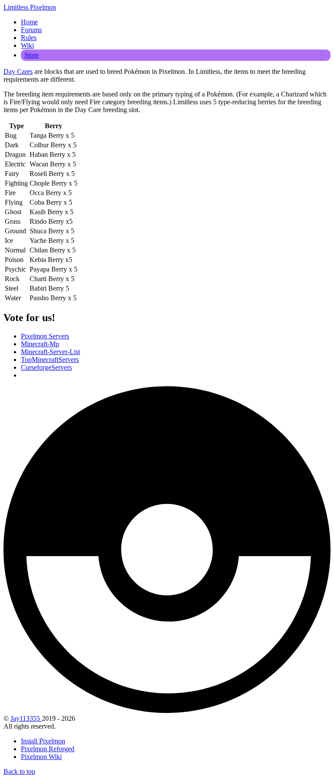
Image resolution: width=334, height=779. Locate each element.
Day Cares (18, 71)
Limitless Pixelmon (29, 7)
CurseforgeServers (46, 367)
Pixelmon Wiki (41, 756)
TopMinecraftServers (50, 359)
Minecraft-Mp (40, 344)
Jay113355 (26, 718)
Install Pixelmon (43, 741)
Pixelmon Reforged (47, 748)
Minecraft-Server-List (50, 351)
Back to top (19, 771)
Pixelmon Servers (45, 336)
